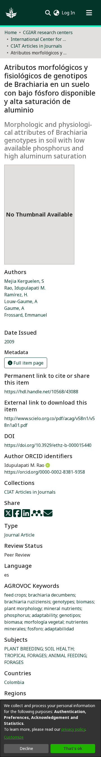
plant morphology (23, 608)
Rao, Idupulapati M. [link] (24, 288)
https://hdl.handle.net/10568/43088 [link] (41, 392)
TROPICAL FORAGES (25, 655)
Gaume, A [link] (14, 308)
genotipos (69, 615)
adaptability (44, 615)
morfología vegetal (44, 622)
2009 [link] (9, 342)
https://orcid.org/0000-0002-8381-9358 (44, 472)
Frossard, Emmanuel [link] (25, 315)
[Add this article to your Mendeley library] (37, 515)
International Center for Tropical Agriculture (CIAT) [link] (39, 39)
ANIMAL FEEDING (67, 655)
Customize (14, 737)
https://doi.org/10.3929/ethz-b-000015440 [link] (47, 445)
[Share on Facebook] (17, 515)
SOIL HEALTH (59, 649)
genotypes (63, 602)
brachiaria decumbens (51, 595)
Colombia (14, 682)
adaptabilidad (59, 629)
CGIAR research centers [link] (48, 32)
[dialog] (50, 728)
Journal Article (19, 535)
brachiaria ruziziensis (27, 602)
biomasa (13, 622)
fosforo (35, 629)
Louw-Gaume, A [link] (20, 301)
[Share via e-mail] (47, 515)
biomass (85, 602)
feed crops (15, 595)
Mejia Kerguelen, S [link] (24, 281)
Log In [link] (68, 13)
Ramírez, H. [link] (16, 295)
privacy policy (73, 729)
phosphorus (17, 615)
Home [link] (10, 32)
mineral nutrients (62, 608)
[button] (11, 13)
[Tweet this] (8, 515)
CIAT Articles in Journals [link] (36, 46)
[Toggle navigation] (89, 12)
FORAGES (14, 662)
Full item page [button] (27, 363)
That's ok (72, 748)
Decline (26, 748)
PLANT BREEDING (23, 649)
